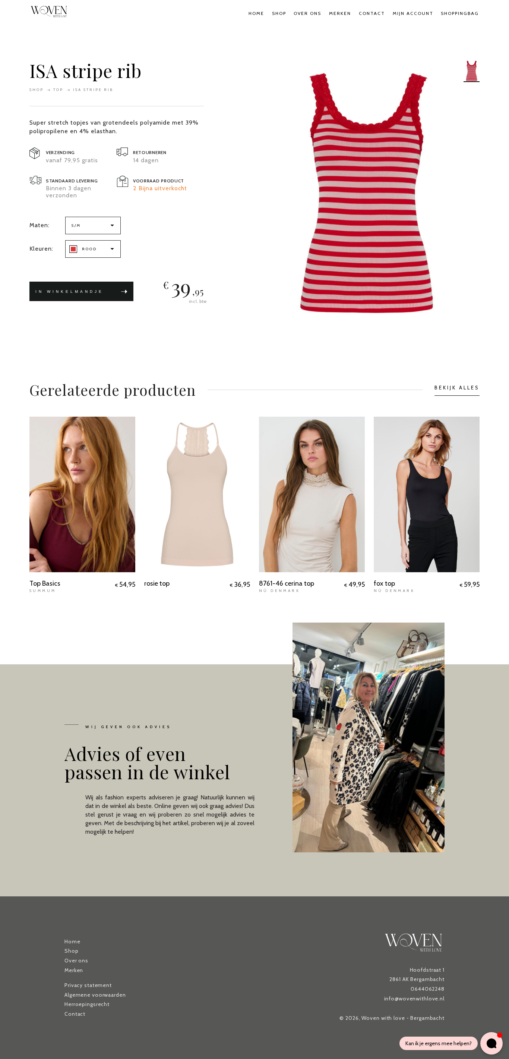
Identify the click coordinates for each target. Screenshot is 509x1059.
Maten (38, 225)
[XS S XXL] (427, 494)
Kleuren (40, 248)
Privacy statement (88, 985)
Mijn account (413, 13)
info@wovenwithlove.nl (414, 998)
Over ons (307, 13)
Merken (340, 13)
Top (58, 89)
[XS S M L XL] (82, 494)
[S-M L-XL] (197, 494)
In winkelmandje (69, 295)
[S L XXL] (312, 494)
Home (256, 13)
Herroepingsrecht (87, 1004)
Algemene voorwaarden (95, 994)
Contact (372, 13)
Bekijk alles (457, 388)
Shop (279, 13)
